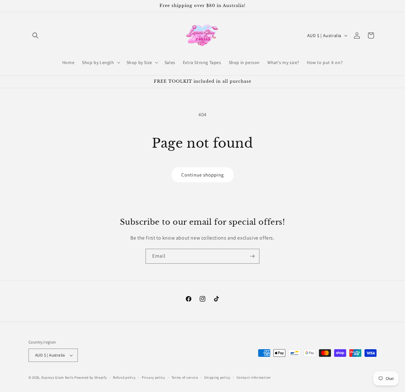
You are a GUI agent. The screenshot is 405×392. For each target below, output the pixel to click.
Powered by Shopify (90, 377)
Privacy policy (153, 377)
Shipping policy (217, 377)
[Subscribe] (252, 256)
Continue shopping (202, 175)
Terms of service (184, 377)
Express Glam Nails (57, 377)
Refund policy (124, 377)
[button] (35, 35)
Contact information (254, 377)
